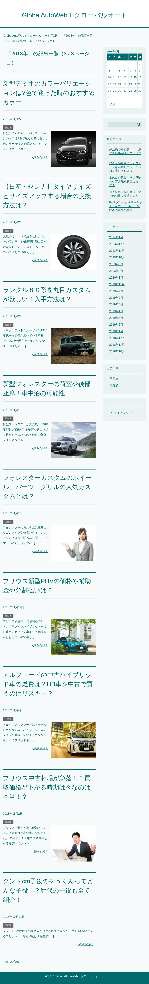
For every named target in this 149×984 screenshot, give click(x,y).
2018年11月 (116, 344)
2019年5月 (116, 304)
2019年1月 (116, 331)
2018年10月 (117, 351)
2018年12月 (117, 338)
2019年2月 (116, 324)
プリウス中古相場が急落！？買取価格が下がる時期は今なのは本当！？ (47, 787)
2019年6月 (116, 297)
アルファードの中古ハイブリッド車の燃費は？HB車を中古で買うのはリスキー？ (48, 684)
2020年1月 (116, 277)
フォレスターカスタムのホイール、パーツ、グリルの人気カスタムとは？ (47, 487)
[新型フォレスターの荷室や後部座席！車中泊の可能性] (73, 455)
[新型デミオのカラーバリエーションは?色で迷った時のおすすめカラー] (73, 164)
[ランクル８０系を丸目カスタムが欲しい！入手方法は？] (73, 361)
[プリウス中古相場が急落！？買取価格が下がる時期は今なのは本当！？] (73, 858)
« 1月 (112, 104)
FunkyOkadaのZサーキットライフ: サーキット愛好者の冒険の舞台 (125, 206)
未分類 (114, 385)
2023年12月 (117, 244)
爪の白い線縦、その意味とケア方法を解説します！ (125, 181)
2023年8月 (116, 270)
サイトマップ (123, 412)
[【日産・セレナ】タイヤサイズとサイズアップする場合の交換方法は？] (73, 267)
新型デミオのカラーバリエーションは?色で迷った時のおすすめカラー (49, 92)
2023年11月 (116, 250)
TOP (32, 35)
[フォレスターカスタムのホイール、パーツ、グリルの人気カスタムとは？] (73, 558)
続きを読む (41, 157)
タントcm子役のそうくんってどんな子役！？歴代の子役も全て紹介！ (48, 890)
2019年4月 (116, 311)
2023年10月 (117, 257)
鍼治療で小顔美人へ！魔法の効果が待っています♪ (125, 153)
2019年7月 (116, 291)
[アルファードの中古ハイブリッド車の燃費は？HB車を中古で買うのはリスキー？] (73, 755)
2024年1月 (116, 237)
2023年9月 (116, 264)
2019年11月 (116, 284)
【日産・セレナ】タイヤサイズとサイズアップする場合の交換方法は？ (47, 196)
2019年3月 (116, 317)
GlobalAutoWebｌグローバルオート (74, 15)
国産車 (8, 127)
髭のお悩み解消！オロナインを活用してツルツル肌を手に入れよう (125, 167)
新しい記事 (12, 961)
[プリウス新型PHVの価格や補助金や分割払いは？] (73, 652)
